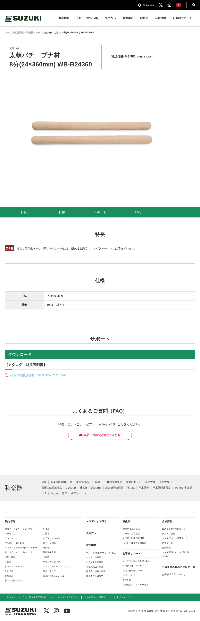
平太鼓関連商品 (162, 488)
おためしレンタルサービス (135, 584)
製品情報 (64, 18)
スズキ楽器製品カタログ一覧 (178, 566)
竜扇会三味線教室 (94, 576)
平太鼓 (131, 488)
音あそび (9, 571)
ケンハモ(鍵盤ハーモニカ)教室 (101, 552)
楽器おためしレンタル (53, 576)
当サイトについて (15, 597)
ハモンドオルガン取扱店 (134, 543)
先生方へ (110, 18)
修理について (129, 575)
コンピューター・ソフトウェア (58, 566)
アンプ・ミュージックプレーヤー (21, 547)
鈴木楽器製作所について (174, 529)
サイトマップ (123, 597)
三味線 (96, 482)
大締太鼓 (71, 488)
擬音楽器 (9, 576)
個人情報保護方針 (37, 597)
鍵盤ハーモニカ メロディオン (19, 529)
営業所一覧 (167, 543)
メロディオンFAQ (87, 18)
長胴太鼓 (150, 482)
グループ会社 (168, 533)
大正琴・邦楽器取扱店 (133, 538)
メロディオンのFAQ (132, 565)
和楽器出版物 (58, 482)
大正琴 (46, 533)
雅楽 (64, 493)
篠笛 (44, 482)
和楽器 (46, 529)
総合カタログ (49, 571)
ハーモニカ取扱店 (131, 533)
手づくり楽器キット (14, 580)
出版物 (46, 557)
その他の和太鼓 (183, 488)
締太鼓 (84, 488)
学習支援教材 (49, 552)
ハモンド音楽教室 (94, 562)
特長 (24, 212)
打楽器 (8, 562)
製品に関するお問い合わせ (101, 435)
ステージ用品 (49, 543)
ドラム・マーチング (14, 566)
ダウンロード (129, 580)
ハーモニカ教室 (93, 557)
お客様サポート (182, 18)
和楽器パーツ (78, 493)
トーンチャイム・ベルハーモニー (21, 552)
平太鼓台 (144, 488)
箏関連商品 (82, 482)
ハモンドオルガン (51, 538)
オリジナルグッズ (51, 562)
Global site (148, 5)
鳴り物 (54, 493)
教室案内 (128, 18)
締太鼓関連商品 (114, 488)
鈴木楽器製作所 (23, 18)
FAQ (138, 212)
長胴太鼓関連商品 (52, 488)
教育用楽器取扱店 (131, 529)
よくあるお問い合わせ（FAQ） (138, 561)
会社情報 (160, 18)
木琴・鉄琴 (10, 557)
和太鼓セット (133, 482)
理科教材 (47, 547)
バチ (44, 493)
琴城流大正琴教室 (94, 566)
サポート (100, 212)
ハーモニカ (10, 533)
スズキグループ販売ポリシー (176, 538)
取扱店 (144, 18)
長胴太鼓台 (165, 482)
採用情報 (166, 547)
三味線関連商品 (113, 482)
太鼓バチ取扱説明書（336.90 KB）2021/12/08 (37, 375)
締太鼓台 (96, 488)
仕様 (62, 212)
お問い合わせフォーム (133, 570)
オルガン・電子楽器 (14, 543)
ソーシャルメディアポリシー (65, 597)
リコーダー (10, 538)
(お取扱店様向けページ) (173, 574)
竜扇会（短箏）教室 (95, 571)
